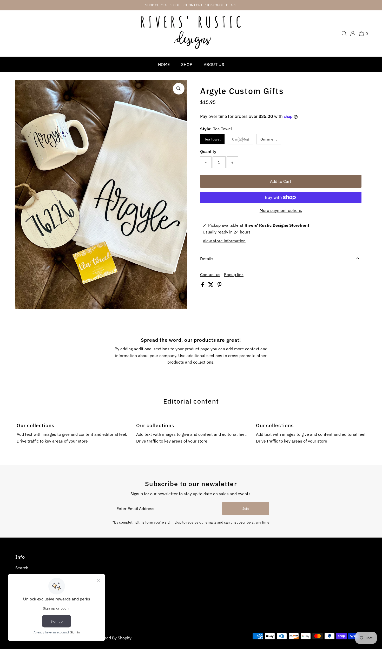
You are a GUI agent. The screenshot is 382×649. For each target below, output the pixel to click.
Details (206, 258)
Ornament (268, 139)
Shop (186, 64)
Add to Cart (280, 181)
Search (21, 567)
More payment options (281, 210)
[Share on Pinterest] (220, 285)
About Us (214, 64)
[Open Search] (344, 33)
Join (245, 508)
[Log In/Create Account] (352, 33)
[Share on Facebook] (203, 285)
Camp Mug (242, 140)
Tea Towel (212, 139)
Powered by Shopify (112, 637)
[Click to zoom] (179, 89)
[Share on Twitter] (211, 285)
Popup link (233, 274)
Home (164, 64)
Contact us (210, 274)
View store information (224, 241)
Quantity (208, 151)
